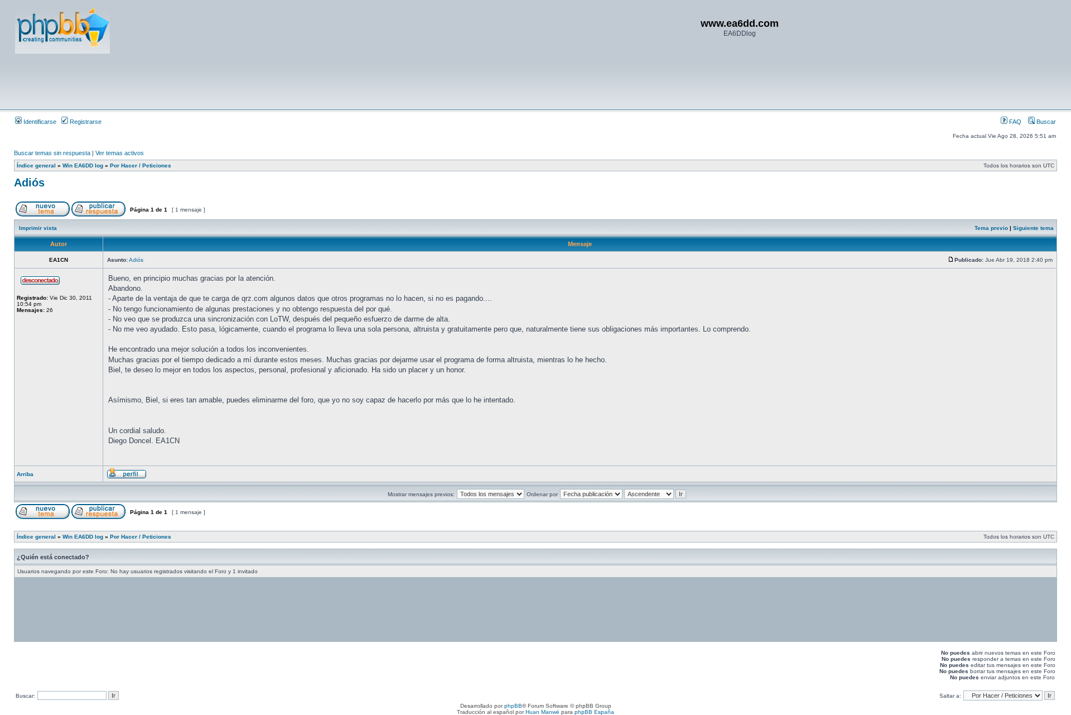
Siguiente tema (1033, 228)
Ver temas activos (119, 153)
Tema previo (991, 228)
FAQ (1014, 121)
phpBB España (594, 712)
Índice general (36, 165)
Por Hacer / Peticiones (140, 165)
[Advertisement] (218, 81)
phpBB (513, 706)
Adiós (29, 182)
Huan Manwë (542, 712)
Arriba (25, 474)
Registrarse (85, 121)
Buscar (1045, 121)
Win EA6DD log (82, 165)
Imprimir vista (38, 228)
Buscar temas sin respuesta (52, 153)
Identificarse (39, 121)
